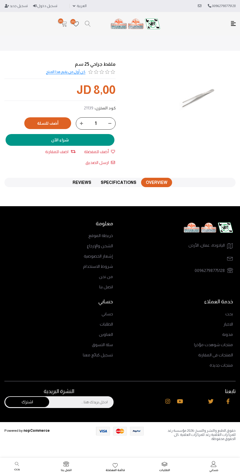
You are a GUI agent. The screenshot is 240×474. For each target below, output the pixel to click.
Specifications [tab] (118, 182)
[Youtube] (180, 401)
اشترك (27, 401)
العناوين (106, 334)
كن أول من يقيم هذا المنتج (65, 72)
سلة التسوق (102, 344)
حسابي (107, 314)
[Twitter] (211, 401)
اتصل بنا (106, 287)
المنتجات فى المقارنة (215, 355)
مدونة (227, 334)
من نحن (106, 276)
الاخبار (228, 324)
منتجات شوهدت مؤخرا (213, 344)
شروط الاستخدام (98, 266)
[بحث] (88, 24)
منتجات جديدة (221, 365)
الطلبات (106, 324)
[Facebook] (228, 401)
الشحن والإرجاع (100, 245)
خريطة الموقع (100, 235)
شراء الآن (60, 140)
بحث (229, 314)
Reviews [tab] (82, 182)
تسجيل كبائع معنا (98, 355)
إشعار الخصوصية (98, 256)
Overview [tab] (156, 182)
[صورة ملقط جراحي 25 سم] (198, 98)
